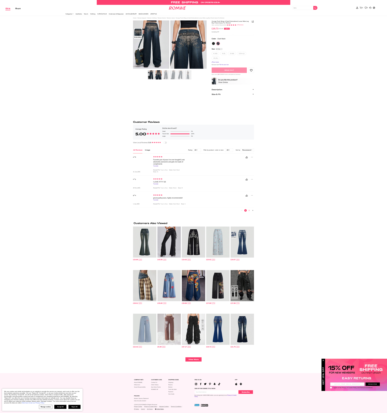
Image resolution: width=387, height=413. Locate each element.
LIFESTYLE (153, 14)
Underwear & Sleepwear (116, 14)
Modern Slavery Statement (141, 398)
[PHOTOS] (170, 44)
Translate (155, 166)
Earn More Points (156, 387)
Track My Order (172, 389)
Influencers (137, 385)
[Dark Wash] (218, 43)
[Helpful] (247, 157)
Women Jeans (171, 18)
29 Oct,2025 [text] (136, 188)
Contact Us (154, 382)
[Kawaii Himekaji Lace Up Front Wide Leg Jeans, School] (144, 329)
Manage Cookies (164, 406)
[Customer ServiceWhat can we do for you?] (370, 7)
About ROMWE (138, 382)
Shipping (170, 382)
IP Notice (136, 409)
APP (236, 379)
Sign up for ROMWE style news (205, 388)
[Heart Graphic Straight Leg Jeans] (169, 329)
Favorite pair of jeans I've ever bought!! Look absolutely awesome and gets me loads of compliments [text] (169, 162)
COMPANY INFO (138, 379)
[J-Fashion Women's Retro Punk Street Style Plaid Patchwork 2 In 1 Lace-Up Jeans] (144, 285)
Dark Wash (174, 170)
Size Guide (171, 394)
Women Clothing (152, 18)
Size (216, 49)
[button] (251, 70)
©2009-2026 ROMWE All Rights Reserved (145, 404)
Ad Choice (150, 409)
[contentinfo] (135, 260)
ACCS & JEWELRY (131, 14)
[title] (193, 223)
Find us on (198, 379)
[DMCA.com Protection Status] (204, 405)
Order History (154, 385)
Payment (170, 391)
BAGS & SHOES (143, 14)
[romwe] (177, 7)
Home (134, 18)
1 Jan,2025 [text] (136, 204)
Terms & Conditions (176, 406)
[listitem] (144, 248)
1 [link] (245, 210)
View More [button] (193, 359)
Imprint (143, 409)
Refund (170, 387)
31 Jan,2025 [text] (136, 172)
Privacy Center (138, 406)
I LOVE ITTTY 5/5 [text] (159, 182)
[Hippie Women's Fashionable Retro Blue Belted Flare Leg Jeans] (242, 329)
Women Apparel (141, 18)
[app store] (236, 383)
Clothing (92, 14)
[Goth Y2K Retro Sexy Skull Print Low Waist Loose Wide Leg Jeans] (193, 242)
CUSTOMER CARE (156, 379)
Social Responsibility (140, 387)
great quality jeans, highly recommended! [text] (168, 198)
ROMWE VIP (154, 389)
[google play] (240, 383)
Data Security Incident (140, 401)
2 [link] (249, 210)
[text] (170, 157)
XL (155, 171)
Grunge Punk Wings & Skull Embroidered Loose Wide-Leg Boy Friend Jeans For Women (230, 22)
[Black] (213, 43)
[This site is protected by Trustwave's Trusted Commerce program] (197, 405)
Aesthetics (79, 14)
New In (86, 14)
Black (173, 188)
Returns (170, 385)
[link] (193, 2)
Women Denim (162, 18)
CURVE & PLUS (102, 14)
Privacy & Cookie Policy (150, 406)
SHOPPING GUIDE (173, 379)
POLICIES (137, 396)
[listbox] (357, 7)
